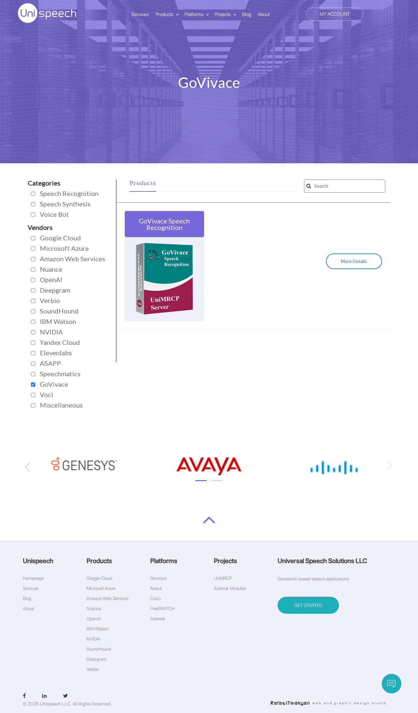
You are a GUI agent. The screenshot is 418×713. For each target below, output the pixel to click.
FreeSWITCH (162, 608)
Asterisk (157, 618)
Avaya (156, 588)
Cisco (155, 598)
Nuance (94, 608)
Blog (246, 14)
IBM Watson (98, 628)
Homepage (33, 578)
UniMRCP (223, 578)
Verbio (93, 669)
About (264, 14)
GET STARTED (308, 605)
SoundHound (99, 649)
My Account (335, 14)
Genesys (158, 578)
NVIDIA (94, 638)
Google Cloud (99, 578)
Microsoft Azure (101, 588)
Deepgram (96, 659)
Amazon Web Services (107, 598)
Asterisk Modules (230, 588)
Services (140, 14)
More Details (354, 261)
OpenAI (94, 618)
